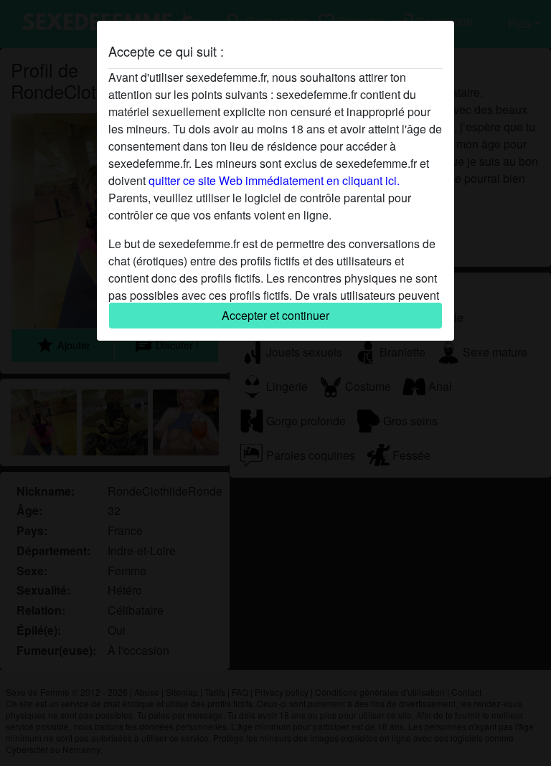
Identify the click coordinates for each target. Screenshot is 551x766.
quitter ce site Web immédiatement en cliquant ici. (274, 180)
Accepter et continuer (275, 315)
